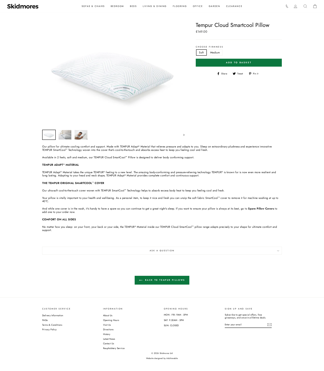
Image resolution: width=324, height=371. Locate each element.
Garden (214, 6)
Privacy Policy (49, 329)
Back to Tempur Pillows (164, 280)
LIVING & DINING (155, 6)
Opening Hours (111, 320)
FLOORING (180, 6)
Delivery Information (52, 315)
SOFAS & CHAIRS (93, 6)
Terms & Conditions (52, 325)
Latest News (109, 339)
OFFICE (198, 6)
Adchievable (172, 358)
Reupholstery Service (114, 348)
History (106, 334)
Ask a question (162, 250)
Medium (215, 52)
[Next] (182, 135)
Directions (108, 329)
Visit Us (107, 325)
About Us (107, 315)
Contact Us (108, 343)
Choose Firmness (209, 47)
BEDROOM (117, 6)
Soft (201, 52)
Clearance (234, 6)
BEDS (133, 6)
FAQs (45, 320)
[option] (113, 74)
